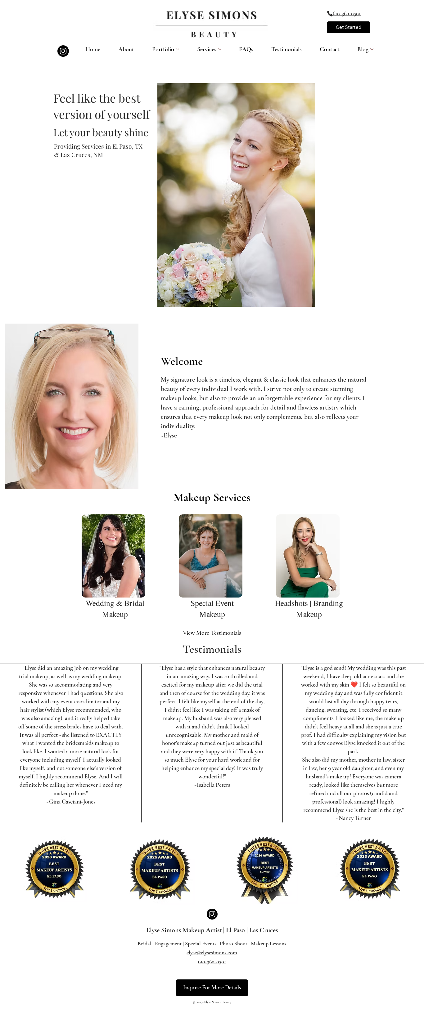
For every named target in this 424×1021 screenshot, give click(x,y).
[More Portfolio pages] (177, 49)
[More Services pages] (219, 49)
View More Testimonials (212, 633)
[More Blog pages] (371, 49)
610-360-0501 (347, 13)
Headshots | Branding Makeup (309, 608)
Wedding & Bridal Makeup (115, 608)
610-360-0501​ (212, 961)
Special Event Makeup (212, 608)
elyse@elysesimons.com (212, 952)
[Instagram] (63, 51)
